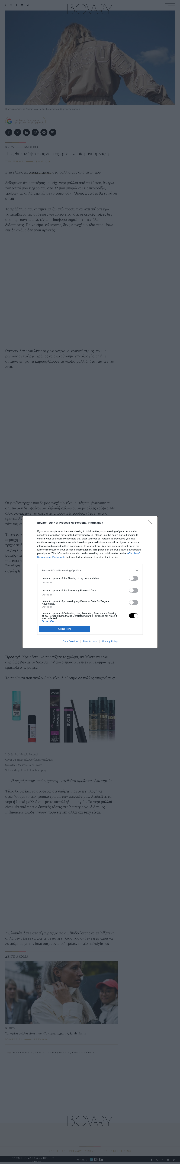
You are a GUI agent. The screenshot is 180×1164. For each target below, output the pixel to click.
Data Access (90, 641)
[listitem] (90, 570)
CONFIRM (64, 629)
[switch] (133, 578)
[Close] (150, 523)
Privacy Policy (110, 641)
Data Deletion (70, 641)
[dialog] (90, 582)
